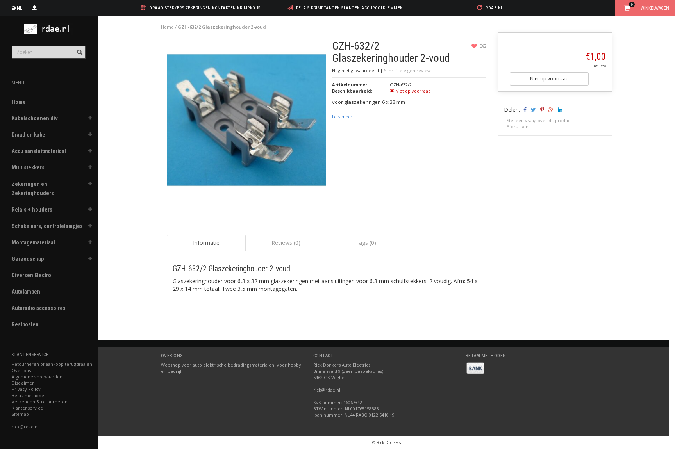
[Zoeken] (79, 48)
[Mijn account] (34, 7)
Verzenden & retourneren (40, 401)
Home (19, 102)
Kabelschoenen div (35, 118)
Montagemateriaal (33, 242)
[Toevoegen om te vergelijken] (483, 46)
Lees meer (342, 116)
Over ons (21, 370)
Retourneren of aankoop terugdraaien (52, 364)
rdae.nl (494, 8)
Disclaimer (23, 383)
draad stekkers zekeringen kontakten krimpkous (205, 8)
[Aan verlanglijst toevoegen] (475, 46)
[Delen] (524, 109)
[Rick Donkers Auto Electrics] (48, 29)
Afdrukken (518, 126)
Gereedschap (28, 259)
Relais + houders (32, 210)
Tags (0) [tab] (365, 242)
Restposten (25, 324)
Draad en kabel (29, 135)
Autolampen (26, 292)
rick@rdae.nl (25, 426)
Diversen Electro (31, 275)
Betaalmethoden (29, 395)
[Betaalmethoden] (475, 368)
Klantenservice (27, 408)
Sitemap (20, 414)
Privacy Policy (26, 389)
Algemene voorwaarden (37, 377)
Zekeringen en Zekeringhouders (33, 188)
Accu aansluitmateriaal (39, 151)
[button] (90, 119)
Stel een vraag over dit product (539, 120)
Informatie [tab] (206, 242)
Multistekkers (28, 167)
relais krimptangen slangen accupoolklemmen (349, 8)
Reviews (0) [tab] (285, 242)
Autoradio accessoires (39, 308)
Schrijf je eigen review (407, 70)
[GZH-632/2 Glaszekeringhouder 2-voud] (247, 122)
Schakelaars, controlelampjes (47, 226)
